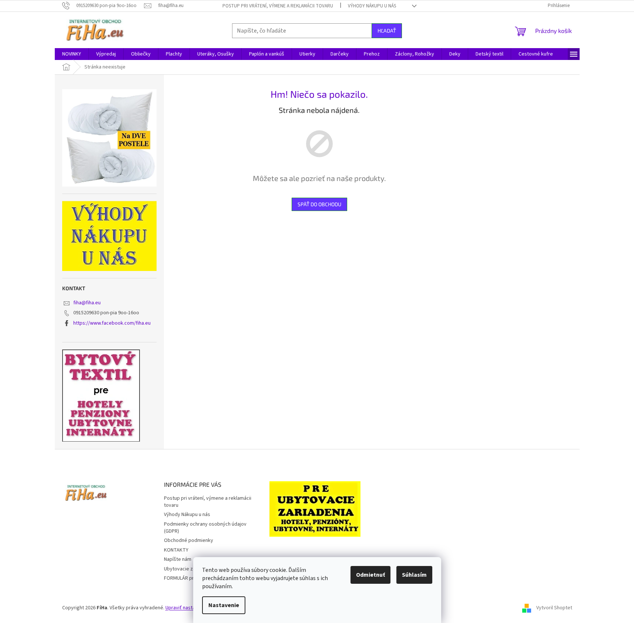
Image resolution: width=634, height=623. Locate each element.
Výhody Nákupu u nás (372, 6)
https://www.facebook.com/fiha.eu (112, 323)
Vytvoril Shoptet (554, 608)
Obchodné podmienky (188, 540)
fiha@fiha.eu (87, 303)
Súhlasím (414, 575)
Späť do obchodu (319, 204)
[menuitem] (71, 54)
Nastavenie (223, 605)
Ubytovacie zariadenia (188, 569)
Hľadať (387, 30)
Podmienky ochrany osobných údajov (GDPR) (205, 527)
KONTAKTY (176, 550)
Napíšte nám (177, 559)
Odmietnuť (370, 575)
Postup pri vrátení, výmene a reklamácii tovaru (277, 6)
